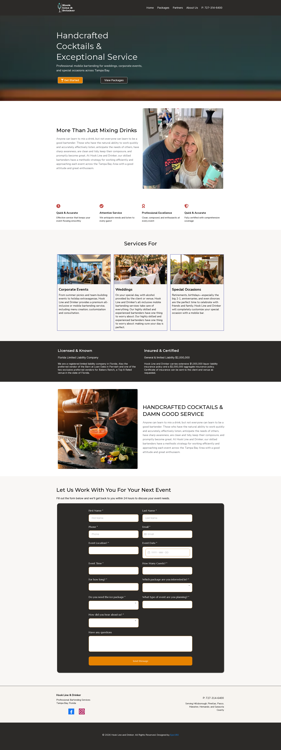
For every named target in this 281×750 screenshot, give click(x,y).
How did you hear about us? (106, 614)
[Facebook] (71, 711)
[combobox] (167, 587)
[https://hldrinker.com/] (66, 8)
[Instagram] (82, 711)
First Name (96, 510)
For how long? (98, 579)
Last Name (149, 510)
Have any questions (100, 632)
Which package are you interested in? (165, 579)
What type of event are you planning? (165, 597)
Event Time (96, 563)
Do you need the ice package (107, 597)
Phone (93, 527)
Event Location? (99, 543)
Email (146, 527)
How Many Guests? (154, 563)
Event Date (149, 543)
